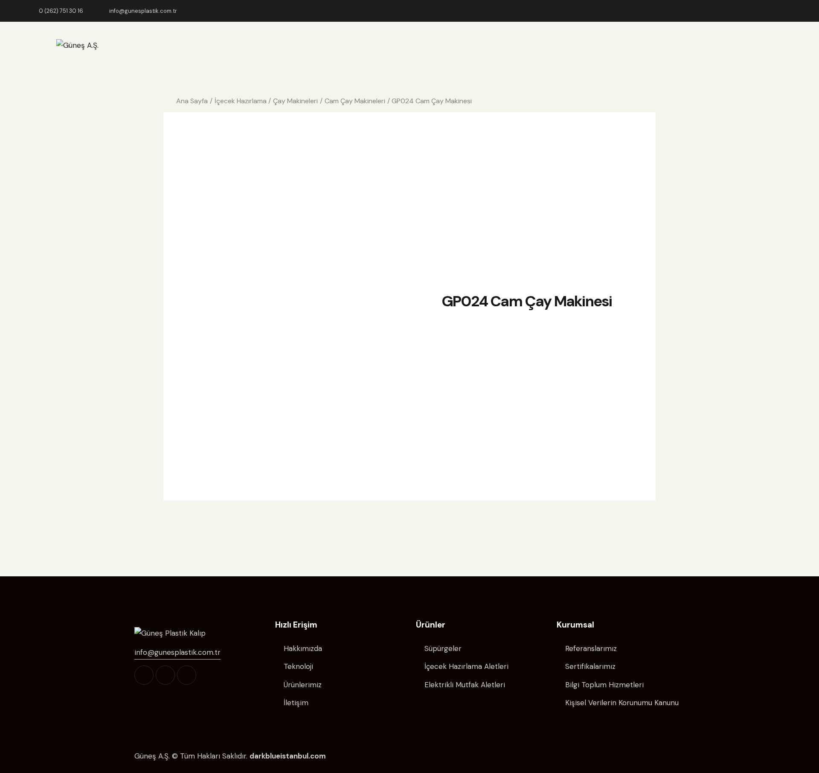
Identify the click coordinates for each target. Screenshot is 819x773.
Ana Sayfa (192, 100)
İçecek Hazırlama (241, 100)
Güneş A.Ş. (152, 756)
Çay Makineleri (295, 100)
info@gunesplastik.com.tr (177, 652)
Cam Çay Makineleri (355, 100)
